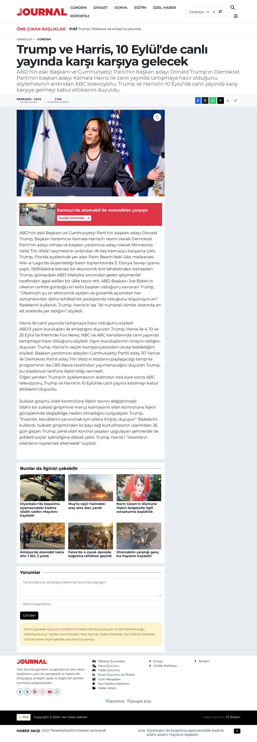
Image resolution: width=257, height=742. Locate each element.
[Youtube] (49, 691)
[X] (27, 691)
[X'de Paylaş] (205, 100)
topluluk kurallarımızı (63, 629)
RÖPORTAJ (79, 16)
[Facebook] (20, 691)
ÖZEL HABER (164, 8)
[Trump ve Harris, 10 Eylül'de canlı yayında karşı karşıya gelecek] (91, 153)
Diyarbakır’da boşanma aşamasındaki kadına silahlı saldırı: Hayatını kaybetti (40, 509)
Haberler (24, 39)
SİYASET (100, 8)
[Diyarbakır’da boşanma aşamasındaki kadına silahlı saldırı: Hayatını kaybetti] (42, 488)
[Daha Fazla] (220, 100)
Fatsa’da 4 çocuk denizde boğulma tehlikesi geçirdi (90, 554)
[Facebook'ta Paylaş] (198, 100)
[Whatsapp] (57, 691)
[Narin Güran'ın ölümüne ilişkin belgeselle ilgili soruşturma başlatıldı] (138, 488)
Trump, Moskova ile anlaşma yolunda (105, 29)
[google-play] (139, 701)
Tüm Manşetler (109, 679)
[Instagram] (42, 691)
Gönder (29, 615)
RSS (25, 717)
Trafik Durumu (109, 670)
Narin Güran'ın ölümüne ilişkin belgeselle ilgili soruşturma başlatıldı (136, 507)
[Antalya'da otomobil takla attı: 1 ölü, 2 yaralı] (42, 536)
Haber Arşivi (107, 688)
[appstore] (115, 701)
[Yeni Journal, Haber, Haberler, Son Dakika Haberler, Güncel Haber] (42, 11)
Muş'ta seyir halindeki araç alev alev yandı (87, 506)
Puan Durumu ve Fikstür (116, 674)
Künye (158, 661)
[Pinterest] (35, 691)
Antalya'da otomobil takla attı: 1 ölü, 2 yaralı (42, 554)
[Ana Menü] (234, 16)
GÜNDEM (78, 8)
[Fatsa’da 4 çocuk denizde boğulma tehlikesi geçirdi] (90, 536)
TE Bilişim (233, 717)
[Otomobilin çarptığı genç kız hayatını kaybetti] (138, 536)
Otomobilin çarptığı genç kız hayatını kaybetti (137, 554)
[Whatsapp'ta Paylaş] (212, 100)
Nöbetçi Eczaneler (111, 661)
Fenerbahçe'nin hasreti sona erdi (78, 730)
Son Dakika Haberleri (114, 683)
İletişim (204, 661)
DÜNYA (120, 8)
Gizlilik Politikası (165, 666)
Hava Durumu (108, 666)
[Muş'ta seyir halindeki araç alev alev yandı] (90, 488)
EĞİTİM (140, 8)
